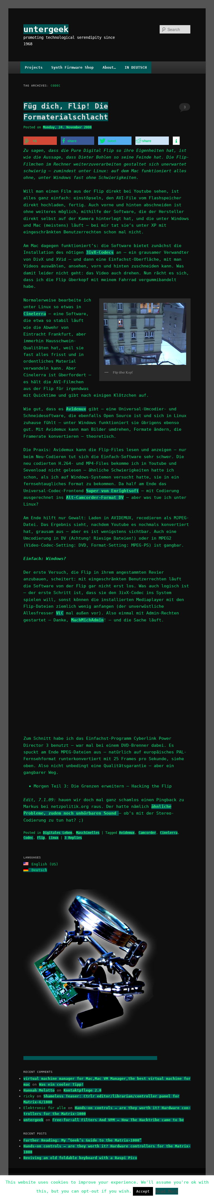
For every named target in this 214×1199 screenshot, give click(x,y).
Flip (41, 838)
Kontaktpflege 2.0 (82, 1090)
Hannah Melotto (39, 1090)
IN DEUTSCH (136, 67)
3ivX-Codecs (100, 252)
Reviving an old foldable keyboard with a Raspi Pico (80, 1158)
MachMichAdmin (87, 620)
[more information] (176, 141)
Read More (166, 1191)
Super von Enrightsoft (112, 490)
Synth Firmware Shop (72, 67)
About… (109, 67)
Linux (54, 838)
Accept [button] (143, 1191)
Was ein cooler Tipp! (61, 1084)
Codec (28, 838)
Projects (34, 67)
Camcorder (147, 833)
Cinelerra (34, 313)
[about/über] (90, 1058)
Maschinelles (87, 833)
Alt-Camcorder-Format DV (95, 497)
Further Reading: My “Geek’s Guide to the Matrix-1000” (82, 1140)
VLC (60, 613)
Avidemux (76, 408)
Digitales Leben (57, 833)
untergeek (46, 29)
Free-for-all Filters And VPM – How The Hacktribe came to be (118, 1120)
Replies (73, 838)
